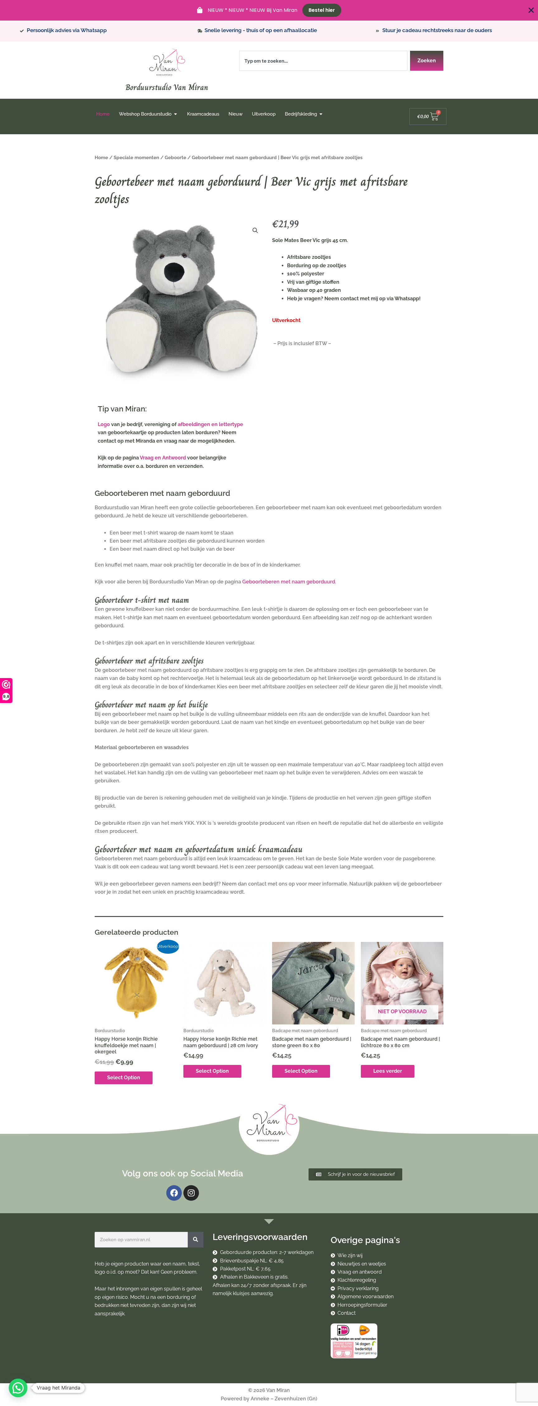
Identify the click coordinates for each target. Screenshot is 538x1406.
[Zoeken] (195, 1239)
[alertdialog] (269, 10)
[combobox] (323, 61)
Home (101, 157)
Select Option (123, 1078)
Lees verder (387, 1071)
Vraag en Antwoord (163, 458)
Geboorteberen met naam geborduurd (288, 582)
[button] (255, 230)
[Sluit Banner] (531, 10)
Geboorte (175, 157)
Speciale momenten (136, 157)
